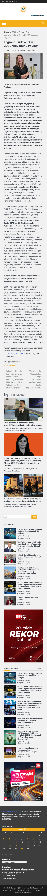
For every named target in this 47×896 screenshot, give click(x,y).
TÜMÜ (39, 669)
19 (16, 845)
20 (22, 845)
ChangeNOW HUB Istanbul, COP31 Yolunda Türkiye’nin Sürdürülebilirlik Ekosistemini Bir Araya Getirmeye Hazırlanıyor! (29, 735)
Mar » (11, 854)
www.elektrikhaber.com (11, 811)
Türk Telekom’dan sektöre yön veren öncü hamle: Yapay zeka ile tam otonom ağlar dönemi (29, 544)
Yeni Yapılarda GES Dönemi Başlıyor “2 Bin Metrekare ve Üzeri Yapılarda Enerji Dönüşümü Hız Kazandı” (28, 571)
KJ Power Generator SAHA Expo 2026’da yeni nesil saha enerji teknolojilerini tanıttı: (22, 500)
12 (16, 842)
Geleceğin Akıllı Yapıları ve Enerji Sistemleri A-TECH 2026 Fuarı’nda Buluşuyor (30, 720)
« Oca (4, 854)
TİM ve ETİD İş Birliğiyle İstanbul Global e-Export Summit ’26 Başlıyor (29, 531)
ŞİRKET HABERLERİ (10, 365)
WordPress (28, 892)
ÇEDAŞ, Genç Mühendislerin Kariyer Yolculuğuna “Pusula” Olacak (29, 557)
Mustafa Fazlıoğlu (27, 50)
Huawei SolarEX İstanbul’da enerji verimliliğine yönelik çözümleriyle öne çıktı (23, 424)
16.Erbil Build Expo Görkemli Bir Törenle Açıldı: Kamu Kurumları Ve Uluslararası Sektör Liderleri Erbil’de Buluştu (29, 585)
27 (22, 848)
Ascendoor (39, 890)
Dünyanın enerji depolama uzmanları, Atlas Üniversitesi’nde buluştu (27, 750)
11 (9, 842)
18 (10, 845)
